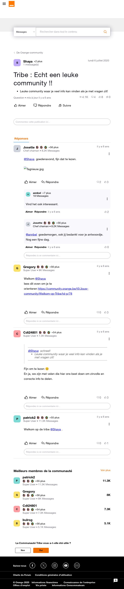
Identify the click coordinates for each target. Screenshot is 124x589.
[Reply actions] (107, 198)
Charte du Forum (22, 574)
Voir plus (105, 470)
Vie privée (41, 585)
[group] (84, 97)
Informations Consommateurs (68, 585)
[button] (29, 211)
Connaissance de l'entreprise (79, 582)
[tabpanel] (62, 300)
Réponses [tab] (21, 138)
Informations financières (45, 582)
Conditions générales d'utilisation (53, 574)
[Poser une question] (115, 580)
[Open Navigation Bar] (5, 4)
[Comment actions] (109, 153)
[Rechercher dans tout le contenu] (105, 32)
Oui (41, 550)
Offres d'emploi (21, 585)
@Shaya (29, 159)
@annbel (31, 234)
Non (23, 550)
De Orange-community (29, 52)
